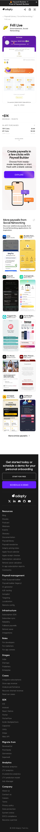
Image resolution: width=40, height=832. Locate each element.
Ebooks (5, 519)
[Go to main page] (8, 9)
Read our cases (8, 694)
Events (5, 530)
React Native (7, 711)
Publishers (6, 666)
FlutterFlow (7, 718)
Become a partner (9, 820)
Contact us (6, 794)
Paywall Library (10, 16)
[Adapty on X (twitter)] (9, 501)
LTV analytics (7, 770)
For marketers (8, 646)
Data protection (9, 809)
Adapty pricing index (10, 548)
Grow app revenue (9, 683)
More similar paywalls (17, 435)
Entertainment (16, 29)
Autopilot (6, 594)
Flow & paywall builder (11, 579)
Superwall (6, 757)
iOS (3, 704)
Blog (4, 515)
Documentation (8, 537)
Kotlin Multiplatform (10, 722)
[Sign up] (25, 9)
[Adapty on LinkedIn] (14, 501)
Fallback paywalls (9, 625)
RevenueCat (7, 746)
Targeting (6, 598)
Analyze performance (11, 687)
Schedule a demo (19, 485)
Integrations (7, 633)
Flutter (5, 715)
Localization (7, 601)
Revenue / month (10, 119)
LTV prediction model (11, 777)
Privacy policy (8, 805)
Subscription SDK (9, 614)
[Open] (34, 9)
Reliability (6, 622)
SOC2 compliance (9, 816)
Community (6, 570)
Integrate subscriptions (11, 680)
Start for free (19, 476)
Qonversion (7, 753)
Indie (4, 659)
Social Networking (25, 16)
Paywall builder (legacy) (12, 583)
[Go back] (3, 17)
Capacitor (6, 726)
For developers (8, 642)
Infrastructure (9, 611)
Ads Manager (7, 781)
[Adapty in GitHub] (24, 501)
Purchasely (6, 750)
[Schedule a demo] (30, 9)
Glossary (5, 533)
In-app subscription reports (13, 566)
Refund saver (7, 629)
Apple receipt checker (11, 555)
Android (5, 707)
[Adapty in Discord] (19, 501)
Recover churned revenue (12, 691)
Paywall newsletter (10, 544)
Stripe (4, 733)
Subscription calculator (11, 559)
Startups (5, 663)
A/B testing (7, 590)
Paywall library (8, 541)
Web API (5, 736)
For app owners (8, 650)
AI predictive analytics (11, 774)
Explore (19, 174)
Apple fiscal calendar (10, 552)
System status (8, 813)
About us (6, 791)
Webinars (6, 526)
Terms (4, 802)
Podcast (5, 522)
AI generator (7, 587)
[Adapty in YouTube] (29, 501)
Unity (4, 729)
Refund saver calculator (12, 563)
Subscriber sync (8, 618)
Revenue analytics (9, 767)
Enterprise (6, 670)
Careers (5, 798)
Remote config (8, 605)
